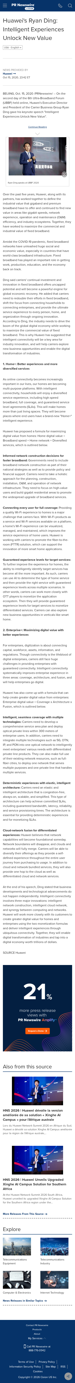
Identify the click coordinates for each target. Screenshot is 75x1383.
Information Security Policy (25, 1367)
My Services (35, 1338)
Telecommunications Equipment (15, 1261)
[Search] (70, 5)
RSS (63, 1367)
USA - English (12, 47)
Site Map (51, 1367)
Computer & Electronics (17, 1293)
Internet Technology (52, 1293)
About (37, 1334)
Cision (44, 1377)
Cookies (38, 1371)
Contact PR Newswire (37, 1325)
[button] (37, 156)
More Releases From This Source (23, 1214)
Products (37, 1329)
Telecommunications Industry (52, 1261)
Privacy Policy (47, 1362)
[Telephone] (60, 5)
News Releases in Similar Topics (23, 1301)
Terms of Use (26, 1362)
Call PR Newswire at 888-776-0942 (38, 1348)
